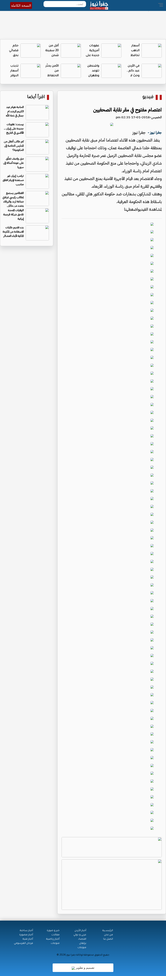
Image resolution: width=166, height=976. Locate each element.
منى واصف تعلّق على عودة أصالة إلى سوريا (13, 163)
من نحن (108, 935)
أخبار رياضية (53, 939)
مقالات (55, 935)
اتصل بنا (108, 939)
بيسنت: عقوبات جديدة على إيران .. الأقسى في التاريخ (14, 128)
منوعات (82, 947)
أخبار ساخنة (26, 930)
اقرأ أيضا (36, 97)
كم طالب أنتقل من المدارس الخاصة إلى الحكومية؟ (14, 145)
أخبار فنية (28, 939)
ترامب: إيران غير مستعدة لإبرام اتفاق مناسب (13, 180)
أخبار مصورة (26, 935)
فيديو (148, 97)
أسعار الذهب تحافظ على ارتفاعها (134, 55)
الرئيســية (107, 930)
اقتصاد (82, 939)
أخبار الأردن (80, 930)
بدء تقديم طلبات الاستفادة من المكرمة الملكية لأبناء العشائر (13, 231)
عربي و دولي (79, 935)
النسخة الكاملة (21, 5)
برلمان (82, 943)
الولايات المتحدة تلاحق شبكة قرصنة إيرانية (13, 214)
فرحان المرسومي (23, 943)
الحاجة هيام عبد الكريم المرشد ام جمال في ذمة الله (15, 111)
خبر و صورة (53, 930)
